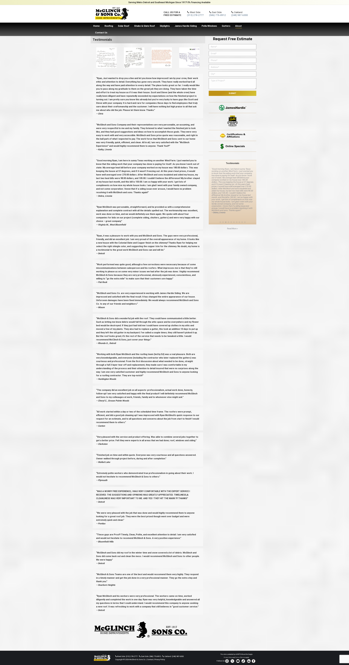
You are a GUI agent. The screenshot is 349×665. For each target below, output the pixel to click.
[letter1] (189, 57)
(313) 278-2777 (195, 15)
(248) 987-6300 (239, 15)
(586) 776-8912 (217, 15)
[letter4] (106, 57)
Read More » (232, 205)
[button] (220, 198)
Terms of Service (240, 657)
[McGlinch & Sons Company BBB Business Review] (232, 156)
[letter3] (134, 57)
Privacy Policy (159, 659)
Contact (150, 659)
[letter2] (161, 57)
